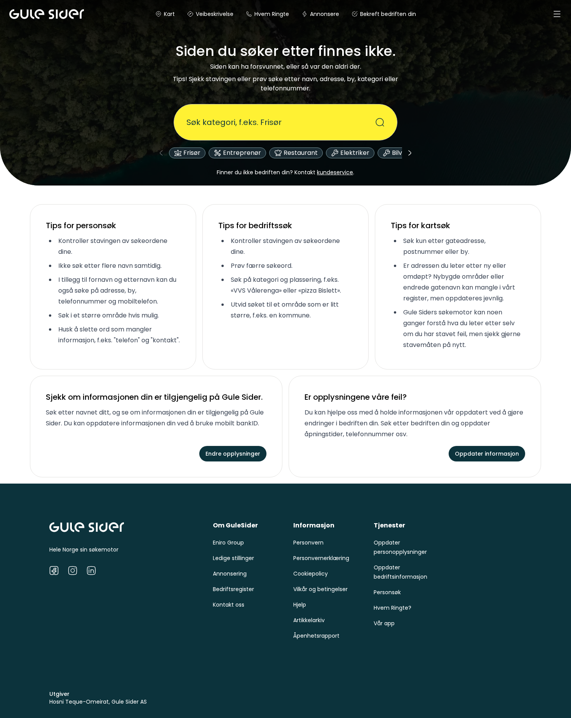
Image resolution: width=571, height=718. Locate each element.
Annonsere (324, 14)
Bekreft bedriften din (388, 14)
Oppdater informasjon (487, 454)
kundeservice (335, 172)
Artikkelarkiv (309, 620)
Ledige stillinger (233, 558)
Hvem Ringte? (392, 608)
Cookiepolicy (310, 574)
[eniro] (18, 14)
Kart (169, 14)
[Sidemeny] (557, 14)
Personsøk (387, 592)
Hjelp (299, 605)
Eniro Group (228, 542)
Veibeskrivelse (214, 14)
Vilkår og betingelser (320, 589)
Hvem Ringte (271, 14)
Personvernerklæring (321, 558)
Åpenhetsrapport (316, 636)
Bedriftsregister (233, 589)
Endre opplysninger (232, 454)
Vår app (384, 623)
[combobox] (280, 122)
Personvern (308, 542)
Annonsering (230, 574)
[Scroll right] (410, 153)
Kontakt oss (228, 605)
